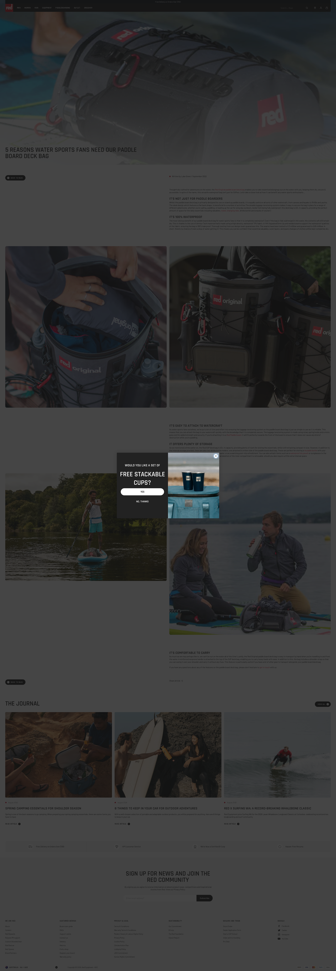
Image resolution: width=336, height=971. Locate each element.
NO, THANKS (142, 501)
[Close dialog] (216, 456)
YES (142, 492)
